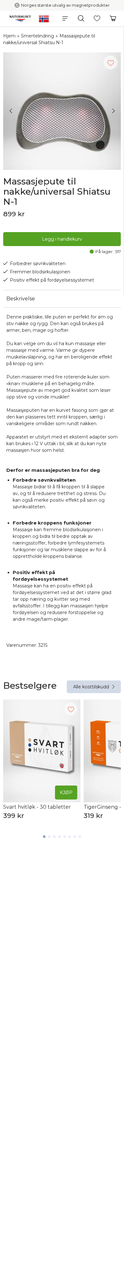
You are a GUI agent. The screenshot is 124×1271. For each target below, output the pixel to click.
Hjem (9, 36)
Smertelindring (37, 36)
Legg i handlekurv (62, 239)
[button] (65, 18)
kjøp (66, 792)
